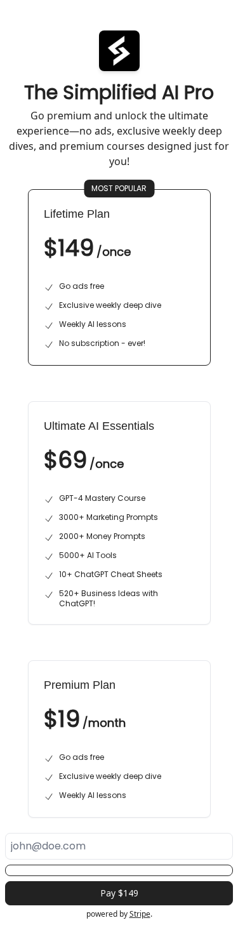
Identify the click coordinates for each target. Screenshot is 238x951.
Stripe (139, 913)
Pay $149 (119, 893)
